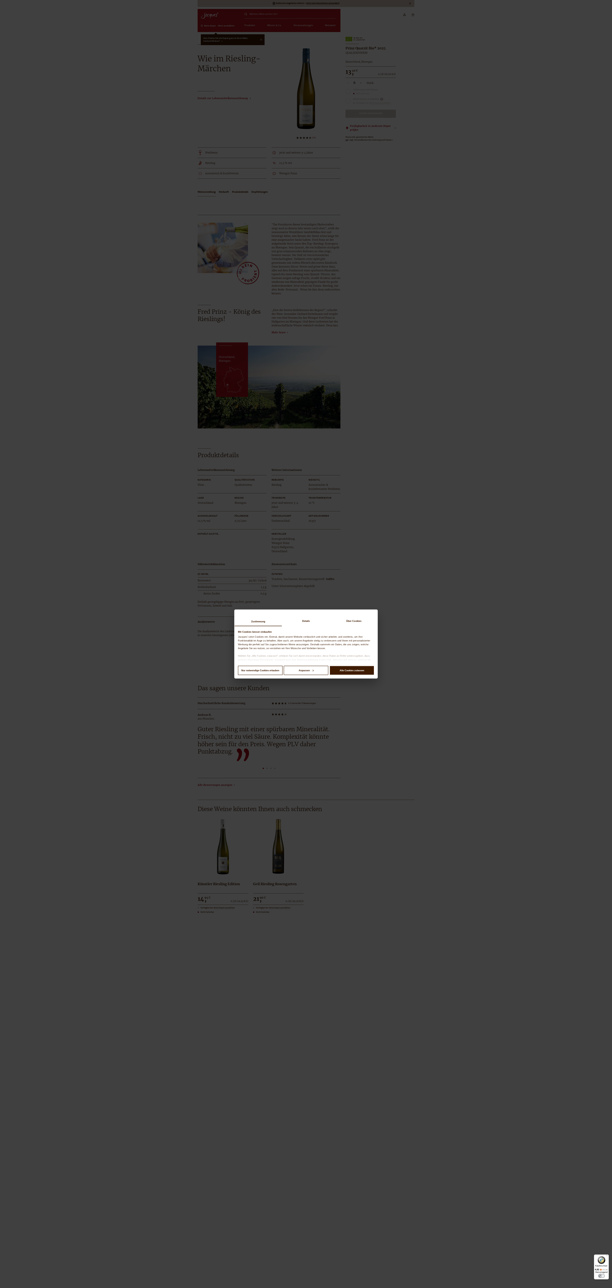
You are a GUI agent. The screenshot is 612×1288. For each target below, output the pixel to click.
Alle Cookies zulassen (352, 670)
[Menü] (607, 1256)
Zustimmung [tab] (258, 621)
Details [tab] (306, 621)
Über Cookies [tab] (353, 621)
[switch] (601, 1276)
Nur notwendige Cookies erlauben (260, 670)
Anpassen (304, 670)
